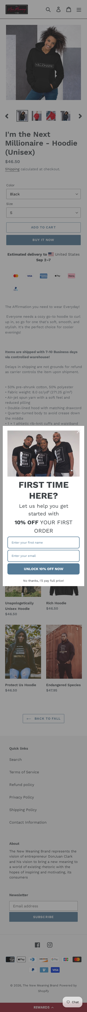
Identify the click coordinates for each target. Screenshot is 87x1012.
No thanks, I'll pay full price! (43, 580)
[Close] (78, 431)
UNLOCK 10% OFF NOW (43, 569)
